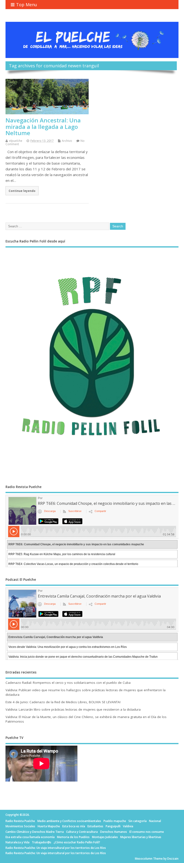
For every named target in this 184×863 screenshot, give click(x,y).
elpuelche (15, 141)
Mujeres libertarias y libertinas (140, 837)
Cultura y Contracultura (82, 832)
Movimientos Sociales (20, 826)
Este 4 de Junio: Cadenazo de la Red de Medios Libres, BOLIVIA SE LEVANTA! (63, 702)
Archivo (67, 141)
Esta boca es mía (73, 826)
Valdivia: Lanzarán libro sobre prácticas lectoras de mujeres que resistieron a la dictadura (73, 709)
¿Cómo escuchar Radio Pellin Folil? (77, 842)
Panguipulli (113, 826)
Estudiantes (95, 826)
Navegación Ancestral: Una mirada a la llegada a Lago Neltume (43, 126)
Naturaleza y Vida (17, 842)
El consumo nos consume (146, 832)
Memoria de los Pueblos (73, 837)
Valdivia (128, 826)
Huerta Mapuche (49, 826)
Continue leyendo (22, 191)
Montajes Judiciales (105, 837)
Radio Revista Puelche (20, 821)
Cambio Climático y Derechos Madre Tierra (35, 832)
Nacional (155, 821)
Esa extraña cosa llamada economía (30, 837)
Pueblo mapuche (115, 821)
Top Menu (26, 4)
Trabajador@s (41, 842)
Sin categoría (137, 821)
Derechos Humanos (113, 832)
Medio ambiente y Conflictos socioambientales (69, 821)
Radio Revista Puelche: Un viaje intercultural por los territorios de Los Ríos (56, 848)
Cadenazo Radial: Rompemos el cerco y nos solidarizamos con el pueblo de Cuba (68, 682)
